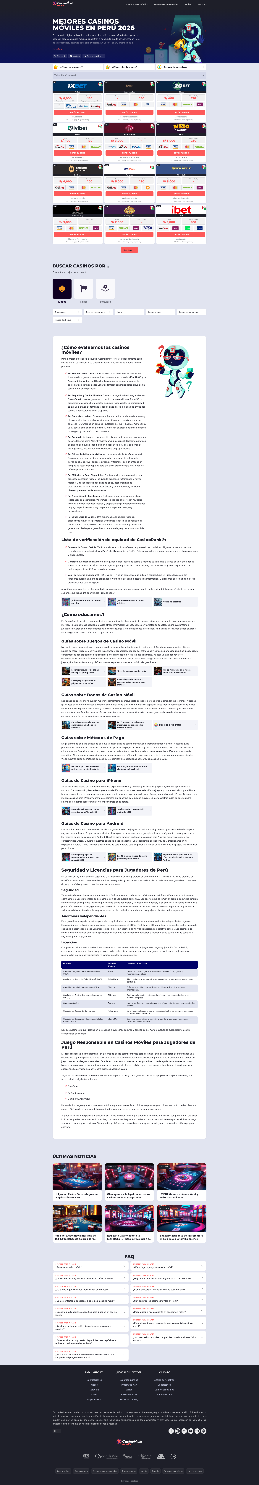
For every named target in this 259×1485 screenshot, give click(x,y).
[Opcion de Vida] (106, 1456)
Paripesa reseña (129, 198)
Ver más (128, 250)
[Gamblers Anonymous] (160, 1456)
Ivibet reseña (78, 157)
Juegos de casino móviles (165, 4)
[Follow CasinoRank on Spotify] (197, 1431)
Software (94, 1389)
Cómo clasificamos (164, 1389)
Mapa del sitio (94, 1399)
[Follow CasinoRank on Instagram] (177, 1431)
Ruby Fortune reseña (129, 157)
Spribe (129, 1389)
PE (55, 1431)
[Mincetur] (86, 1456)
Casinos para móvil (136, 4)
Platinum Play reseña (77, 239)
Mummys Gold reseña (129, 239)
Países (94, 1394)
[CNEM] (128, 1456)
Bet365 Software (129, 1394)
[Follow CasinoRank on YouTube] (190, 1431)
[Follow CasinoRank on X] (184, 1431)
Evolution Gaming (129, 1379)
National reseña (77, 198)
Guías (188, 4)
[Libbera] (144, 1456)
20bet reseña (181, 116)
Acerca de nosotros (164, 1379)
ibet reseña (181, 239)
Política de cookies (129, 1481)
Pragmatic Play (129, 1384)
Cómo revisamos (164, 1394)
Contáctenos (164, 1384)
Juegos (94, 1384)
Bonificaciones (94, 1379)
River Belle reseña (181, 198)
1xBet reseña (78, 116)
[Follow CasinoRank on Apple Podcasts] (203, 1431)
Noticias (202, 4)
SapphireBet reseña (129, 116)
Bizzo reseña (181, 157)
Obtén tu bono (77, 112)
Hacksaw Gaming (129, 1399)
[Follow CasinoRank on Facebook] (171, 1431)
